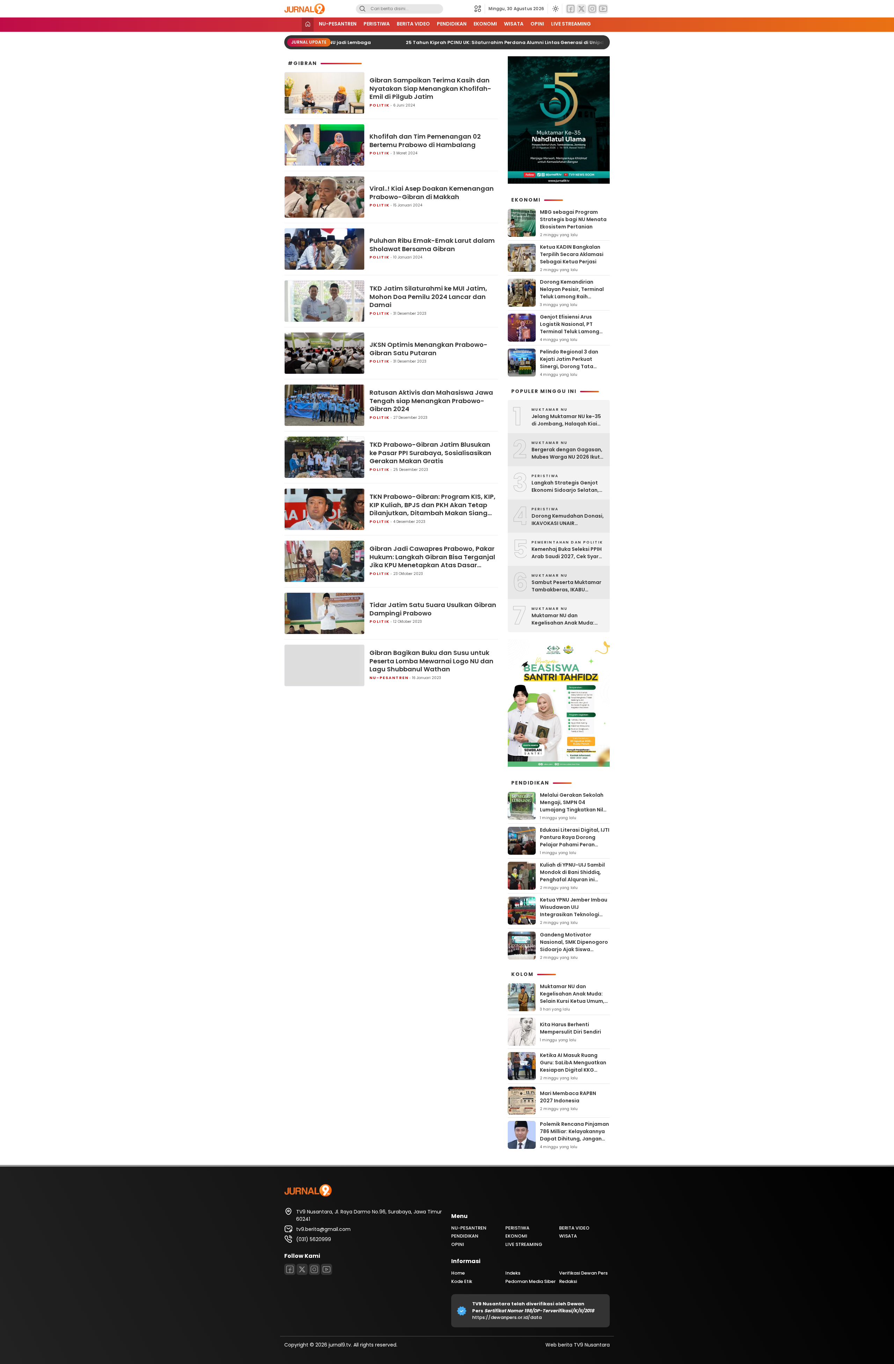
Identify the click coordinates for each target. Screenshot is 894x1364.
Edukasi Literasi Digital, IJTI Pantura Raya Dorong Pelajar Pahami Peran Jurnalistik (574, 840)
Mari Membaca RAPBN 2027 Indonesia (568, 1097)
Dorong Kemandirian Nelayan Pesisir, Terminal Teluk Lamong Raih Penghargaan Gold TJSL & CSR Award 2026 (573, 296)
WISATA (513, 23)
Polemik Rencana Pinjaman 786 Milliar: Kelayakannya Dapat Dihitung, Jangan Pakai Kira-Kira (574, 1135)
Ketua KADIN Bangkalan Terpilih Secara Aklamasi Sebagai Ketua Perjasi (571, 254)
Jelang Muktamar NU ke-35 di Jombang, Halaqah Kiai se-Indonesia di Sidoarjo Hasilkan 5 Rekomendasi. (566, 420)
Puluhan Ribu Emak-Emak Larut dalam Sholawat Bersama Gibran (432, 244)
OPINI (537, 23)
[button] (479, 9)
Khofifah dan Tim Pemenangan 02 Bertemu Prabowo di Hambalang (425, 140)
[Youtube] (603, 9)
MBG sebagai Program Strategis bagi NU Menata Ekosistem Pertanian (573, 219)
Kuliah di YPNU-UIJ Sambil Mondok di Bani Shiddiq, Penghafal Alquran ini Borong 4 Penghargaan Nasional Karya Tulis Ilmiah (574, 879)
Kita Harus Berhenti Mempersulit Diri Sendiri (570, 1028)
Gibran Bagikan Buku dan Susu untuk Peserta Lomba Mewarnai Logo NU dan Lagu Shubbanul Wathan (431, 661)
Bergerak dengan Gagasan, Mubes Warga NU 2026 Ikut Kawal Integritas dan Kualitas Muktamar (567, 453)
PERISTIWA (377, 23)
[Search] (362, 9)
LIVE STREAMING (571, 23)
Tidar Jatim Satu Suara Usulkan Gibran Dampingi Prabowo (432, 609)
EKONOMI (485, 23)
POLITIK (379, 105)
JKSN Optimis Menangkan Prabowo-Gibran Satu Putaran (428, 349)
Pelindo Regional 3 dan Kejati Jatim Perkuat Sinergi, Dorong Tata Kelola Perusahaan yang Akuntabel (571, 366)
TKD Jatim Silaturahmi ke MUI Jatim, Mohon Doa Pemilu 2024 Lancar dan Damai (428, 296)
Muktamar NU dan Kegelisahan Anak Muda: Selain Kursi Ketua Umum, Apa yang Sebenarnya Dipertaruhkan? (564, 619)
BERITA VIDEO (413, 23)
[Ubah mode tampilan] (554, 8)
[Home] (308, 24)
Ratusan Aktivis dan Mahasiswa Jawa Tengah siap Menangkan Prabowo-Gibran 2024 (431, 400)
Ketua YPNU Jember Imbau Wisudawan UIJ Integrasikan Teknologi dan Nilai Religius (573, 910)
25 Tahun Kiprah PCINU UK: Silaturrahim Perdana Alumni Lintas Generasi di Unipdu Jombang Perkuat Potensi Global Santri (541, 42)
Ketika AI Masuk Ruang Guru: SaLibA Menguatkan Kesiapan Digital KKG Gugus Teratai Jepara (573, 1066)
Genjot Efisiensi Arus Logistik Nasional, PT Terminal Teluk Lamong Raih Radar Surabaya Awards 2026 (569, 331)
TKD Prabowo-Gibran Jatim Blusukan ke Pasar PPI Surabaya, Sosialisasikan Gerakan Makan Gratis (430, 452)
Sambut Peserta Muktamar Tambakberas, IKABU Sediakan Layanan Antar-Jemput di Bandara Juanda (566, 586)
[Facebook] (571, 9)
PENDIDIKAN (452, 23)
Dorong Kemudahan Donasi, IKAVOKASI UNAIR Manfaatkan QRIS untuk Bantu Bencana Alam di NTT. (568, 519)
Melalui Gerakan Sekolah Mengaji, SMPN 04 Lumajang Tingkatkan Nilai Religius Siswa (574, 806)
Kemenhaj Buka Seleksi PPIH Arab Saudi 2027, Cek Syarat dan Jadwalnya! (568, 553)
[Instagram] (592, 9)
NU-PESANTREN (338, 23)
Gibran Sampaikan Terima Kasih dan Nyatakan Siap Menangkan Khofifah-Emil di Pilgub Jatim (430, 88)
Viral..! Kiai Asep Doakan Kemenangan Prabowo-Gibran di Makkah (431, 192)
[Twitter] (581, 9)
